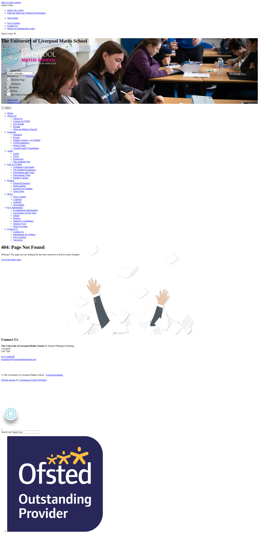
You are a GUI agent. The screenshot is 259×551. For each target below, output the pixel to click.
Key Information (15, 207)
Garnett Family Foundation (26, 148)
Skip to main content (11, 2)
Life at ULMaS (14, 164)
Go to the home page (11, 259)
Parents (10, 180)
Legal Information (54, 375)
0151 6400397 (8, 356)
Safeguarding (19, 186)
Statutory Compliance (23, 221)
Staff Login (12, 100)
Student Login (14, 102)
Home (10, 113)
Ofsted (16, 215)
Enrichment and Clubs (23, 172)
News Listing (19, 196)
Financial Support (21, 183)
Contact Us (12, 26)
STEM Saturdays (21, 143)
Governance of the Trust (24, 213)
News (10, 194)
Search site (6, 432)
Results (16, 126)
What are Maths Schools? (25, 129)
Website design (8, 380)
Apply (10, 151)
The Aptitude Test (21, 161)
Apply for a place (15, 10)
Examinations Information (25, 210)
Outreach (11, 132)
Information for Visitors (24, 234)
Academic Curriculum (23, 167)
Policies (17, 218)
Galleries (17, 202)
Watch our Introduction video (21, 28)
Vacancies (18, 240)
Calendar (17, 199)
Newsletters (18, 205)
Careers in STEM (21, 121)
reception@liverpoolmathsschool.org (18, 359)
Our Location (13, 23)
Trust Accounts (20, 226)
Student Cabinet (20, 178)
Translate (29, 76)
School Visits (19, 145)
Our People (18, 124)
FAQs (16, 156)
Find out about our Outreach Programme (26, 13)
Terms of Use (19, 223)
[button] (8, 69)
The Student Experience (24, 169)
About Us (11, 116)
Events (16, 137)
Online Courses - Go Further (26, 140)
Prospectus (18, 159)
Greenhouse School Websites (33, 380)
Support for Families (23, 188)
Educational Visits (21, 175)
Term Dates (12, 18)
